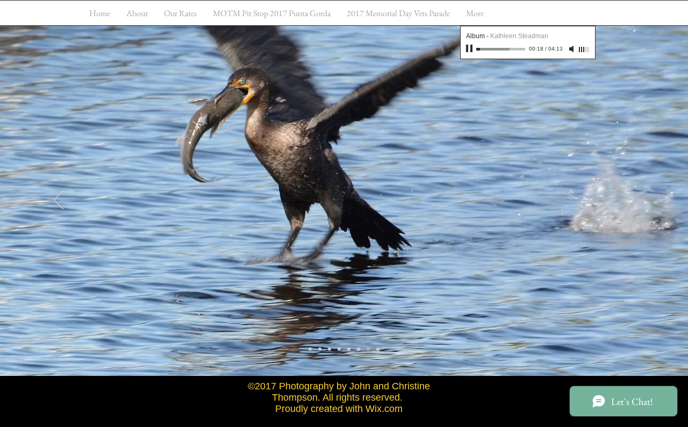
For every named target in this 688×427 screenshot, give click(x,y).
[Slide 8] (377, 349)
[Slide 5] (348, 349)
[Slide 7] (368, 349)
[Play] (470, 49)
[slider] (584, 49)
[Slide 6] (358, 349)
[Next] (629, 200)
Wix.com (384, 408)
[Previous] (58, 200)
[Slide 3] (329, 349)
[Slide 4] (339, 349)
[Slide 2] (319, 349)
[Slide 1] (310, 349)
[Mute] (572, 49)
